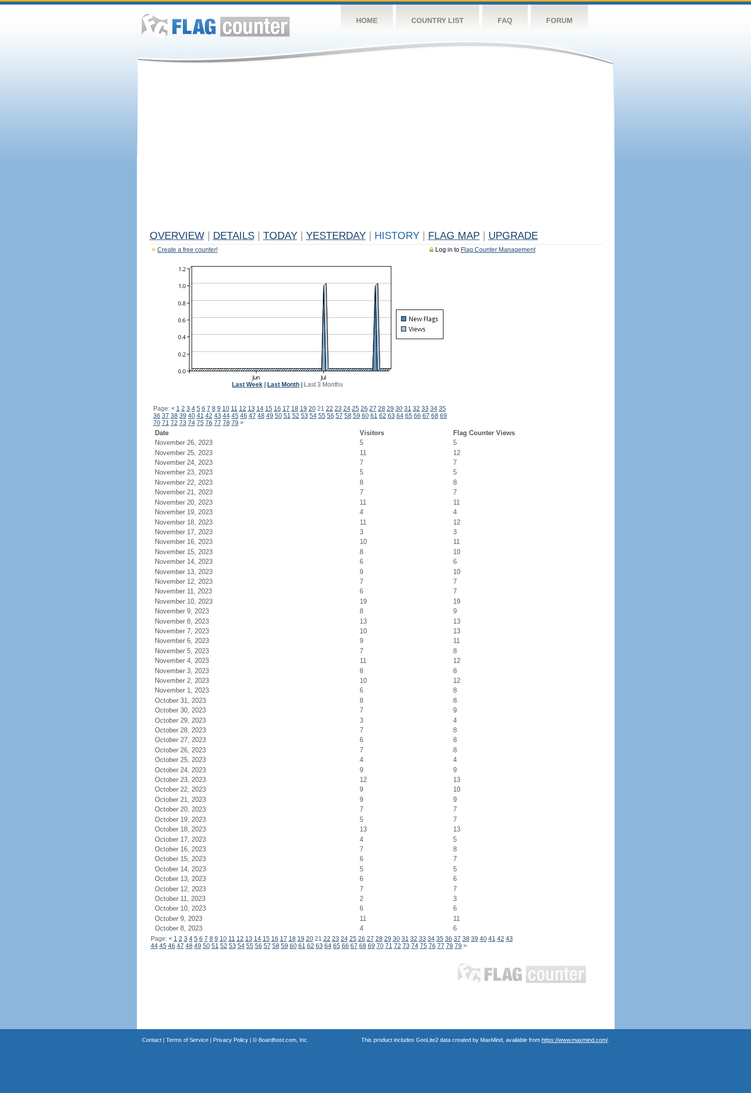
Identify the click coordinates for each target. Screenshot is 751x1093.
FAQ (505, 20)
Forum (559, 20)
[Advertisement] (376, 149)
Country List (437, 20)
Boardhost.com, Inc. (284, 1040)
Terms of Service (187, 1040)
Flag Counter (216, 25)
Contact (151, 1040)
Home (367, 20)
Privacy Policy (230, 1040)
